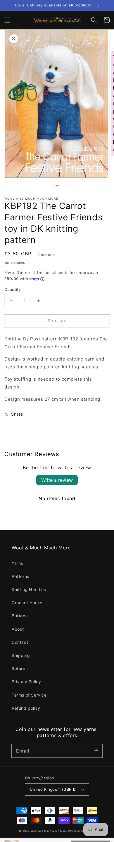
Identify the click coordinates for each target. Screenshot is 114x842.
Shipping (21, 655)
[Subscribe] (95, 750)
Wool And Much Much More (49, 830)
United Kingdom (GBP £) (53, 789)
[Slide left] (44, 186)
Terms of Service (29, 694)
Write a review (57, 480)
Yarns (17, 563)
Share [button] (17, 414)
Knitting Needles (29, 589)
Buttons (19, 615)
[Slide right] (69, 186)
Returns (19, 668)
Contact (20, 642)
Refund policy (26, 708)
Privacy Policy (26, 681)
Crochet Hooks (27, 602)
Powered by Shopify (81, 830)
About (18, 629)
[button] (7, 20)
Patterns (20, 576)
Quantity (12, 289)
